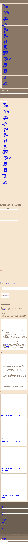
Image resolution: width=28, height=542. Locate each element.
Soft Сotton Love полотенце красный (14, 415)
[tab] (15, 287)
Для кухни (3, 514)
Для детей (3, 515)
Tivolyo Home (8, 283)
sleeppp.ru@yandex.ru (4, 2)
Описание (3, 287)
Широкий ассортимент (4, 506)
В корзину (2, 282)
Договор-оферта (4, 520)
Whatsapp (3, 1)
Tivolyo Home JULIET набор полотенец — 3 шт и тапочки (11, 442)
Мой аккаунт (3, 522)
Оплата (2, 289)
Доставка (3, 288)
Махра (6, 295)
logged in (5, 309)
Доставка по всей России (5, 507)
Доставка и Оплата (4, 519)
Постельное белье (4, 512)
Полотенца (14, 283)
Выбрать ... (2, 438)
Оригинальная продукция (5, 505)
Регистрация (3, 539)
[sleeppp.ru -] (4, 7)
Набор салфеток (5, 283)
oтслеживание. (7, 344)
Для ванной (11, 283)
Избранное (3, 521)
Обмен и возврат (4, 537)
